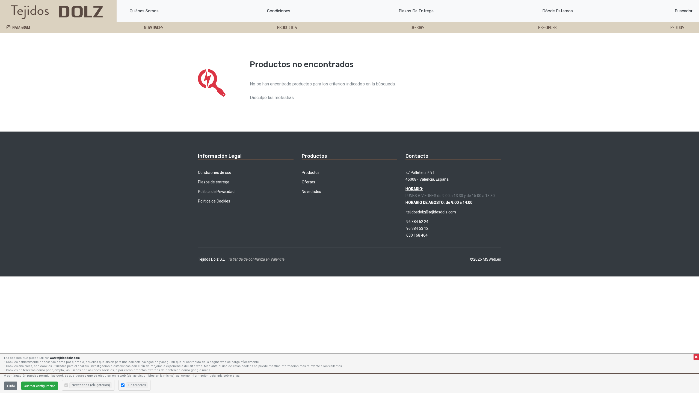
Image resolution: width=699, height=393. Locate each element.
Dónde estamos (557, 10)
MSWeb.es (492, 259)
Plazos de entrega (416, 10)
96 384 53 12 (416, 228)
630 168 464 (416, 235)
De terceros (137, 385)
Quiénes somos (144, 10)
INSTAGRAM (20, 27)
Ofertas (308, 182)
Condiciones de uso (214, 172)
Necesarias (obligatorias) (91, 385)
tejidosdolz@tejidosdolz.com (430, 212)
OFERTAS (417, 27)
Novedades (311, 191)
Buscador (683, 10)
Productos (310, 172)
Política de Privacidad (216, 191)
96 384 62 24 (416, 221)
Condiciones (278, 10)
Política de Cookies (214, 201)
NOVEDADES (153, 27)
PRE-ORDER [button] (547, 27)
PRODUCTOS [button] (287, 27)
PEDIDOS (677, 27)
